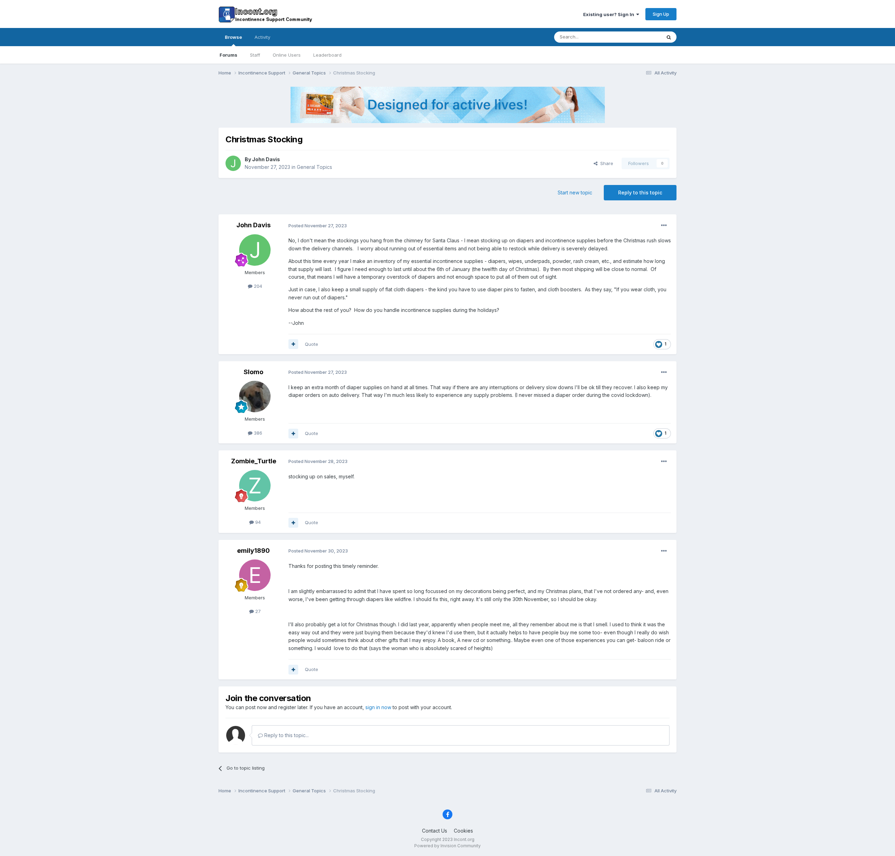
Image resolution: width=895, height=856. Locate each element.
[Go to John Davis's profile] (233, 163)
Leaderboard (327, 55)
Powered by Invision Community (447, 845)
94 (257, 522)
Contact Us (434, 831)
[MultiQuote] (293, 344)
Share (605, 163)
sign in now (378, 707)
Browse (233, 37)
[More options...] (664, 225)
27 (257, 611)
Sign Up (661, 14)
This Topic (641, 37)
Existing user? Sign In (609, 14)
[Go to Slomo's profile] (255, 396)
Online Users (287, 55)
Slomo (253, 372)
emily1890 (253, 550)
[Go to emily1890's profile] (255, 575)
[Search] (668, 37)
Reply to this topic (640, 192)
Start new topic (575, 192)
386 (257, 433)
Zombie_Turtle (253, 461)
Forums (228, 55)
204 (257, 286)
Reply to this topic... (286, 735)
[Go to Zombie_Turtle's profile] (255, 485)
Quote (311, 344)
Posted (317, 225)
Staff (255, 55)
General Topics (314, 167)
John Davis (266, 159)
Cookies (463, 831)
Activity (262, 37)
